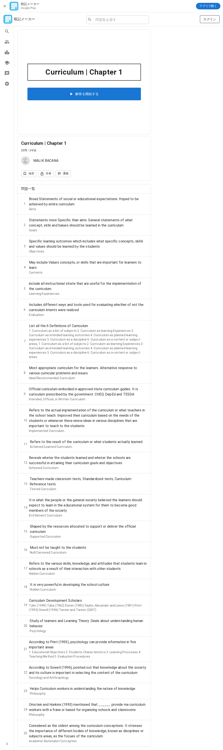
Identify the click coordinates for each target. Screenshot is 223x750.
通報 (66, 173)
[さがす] (7, 31)
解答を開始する (87, 94)
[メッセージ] (7, 73)
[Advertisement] (187, 64)
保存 (31, 173)
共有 (49, 173)
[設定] (7, 83)
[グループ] (7, 42)
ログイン (209, 19)
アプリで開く (208, 6)
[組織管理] (7, 63)
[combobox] (120, 20)
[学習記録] (7, 52)
